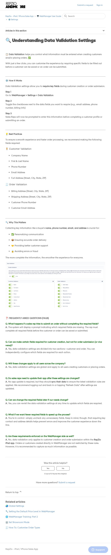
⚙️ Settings (13, 19)
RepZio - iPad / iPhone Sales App (19, 16)
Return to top (12, 492)
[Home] (15, 5)
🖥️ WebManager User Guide (49, 16)
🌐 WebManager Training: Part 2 (21, 516)
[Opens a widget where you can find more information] (98, 550)
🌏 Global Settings (14, 506)
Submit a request (85, 5)
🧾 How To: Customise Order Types (22, 527)
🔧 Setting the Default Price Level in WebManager (30, 511)
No (63, 468)
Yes (48, 468)
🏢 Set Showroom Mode (17, 522)
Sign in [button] (100, 5)
